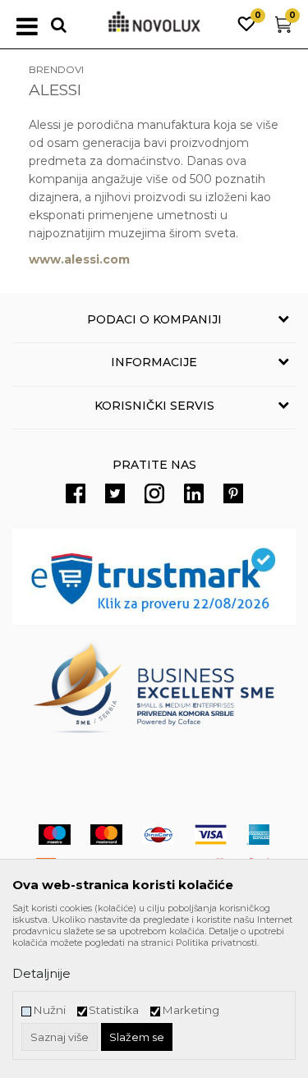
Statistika (114, 1010)
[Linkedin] (194, 493)
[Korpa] (283, 28)
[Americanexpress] (257, 834)
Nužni (49, 1010)
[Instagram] (154, 493)
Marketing (190, 1010)
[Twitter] (115, 493)
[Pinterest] (233, 493)
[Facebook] (75, 493)
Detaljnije (41, 973)
